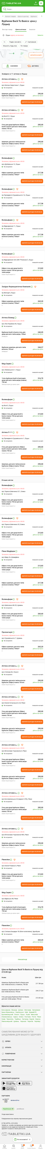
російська (20, 1109)
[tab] (21, 30)
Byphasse (34, 16)
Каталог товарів (10, 16)
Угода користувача (8, 1114)
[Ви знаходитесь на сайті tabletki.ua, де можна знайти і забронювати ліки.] (11, 3)
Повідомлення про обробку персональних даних (17, 1118)
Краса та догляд (23, 16)
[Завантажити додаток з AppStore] (24, 1083)
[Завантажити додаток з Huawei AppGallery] (9, 1088)
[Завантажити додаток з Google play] (9, 1083)
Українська (7, 1109)
